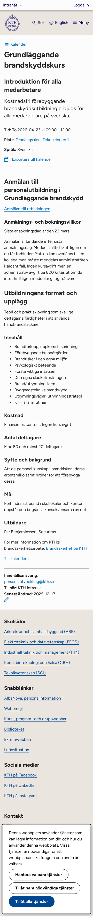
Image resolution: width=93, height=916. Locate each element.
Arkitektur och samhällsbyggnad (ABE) (39, 631)
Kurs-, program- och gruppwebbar (35, 718)
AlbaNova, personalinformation (32, 698)
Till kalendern (16, 558)
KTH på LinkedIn (19, 785)
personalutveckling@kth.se (29, 581)
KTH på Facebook (20, 775)
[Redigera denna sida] (6, 599)
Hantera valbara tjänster (38, 874)
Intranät (10, 5)
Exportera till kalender (32, 159)
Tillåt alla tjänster (31, 901)
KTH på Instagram (20, 795)
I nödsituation (16, 749)
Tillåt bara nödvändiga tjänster (44, 888)
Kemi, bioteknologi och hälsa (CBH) (37, 662)
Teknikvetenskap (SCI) (25, 672)
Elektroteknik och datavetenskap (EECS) (41, 641)
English (61, 22)
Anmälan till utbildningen (27, 208)
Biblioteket (14, 729)
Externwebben (17, 739)
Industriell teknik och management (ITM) (41, 652)
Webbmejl (13, 708)
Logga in (81, 5)
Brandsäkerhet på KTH (66, 548)
